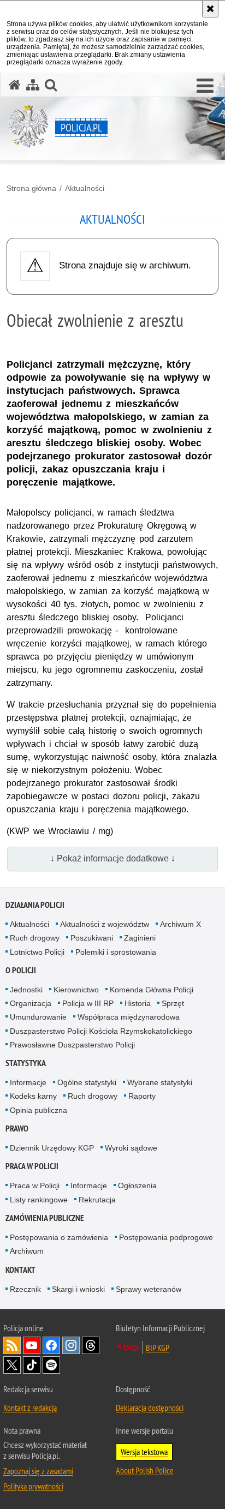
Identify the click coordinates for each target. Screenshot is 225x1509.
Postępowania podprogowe (166, 1237)
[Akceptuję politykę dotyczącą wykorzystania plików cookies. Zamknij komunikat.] (210, 8)
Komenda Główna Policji (151, 989)
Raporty (142, 1096)
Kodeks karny (33, 1096)
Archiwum (27, 1251)
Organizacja (30, 1003)
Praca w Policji (31, 1166)
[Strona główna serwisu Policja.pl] (15, 85)
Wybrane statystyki (159, 1082)
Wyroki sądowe (131, 1147)
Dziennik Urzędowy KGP (52, 1147)
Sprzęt (173, 1003)
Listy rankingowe (39, 1199)
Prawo (16, 1128)
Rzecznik (25, 1289)
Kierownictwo (76, 989)
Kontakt (20, 1270)
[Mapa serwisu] (32, 85)
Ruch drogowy (35, 937)
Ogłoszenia (137, 1185)
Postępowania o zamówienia (59, 1237)
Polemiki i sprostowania (115, 952)
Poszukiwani (91, 937)
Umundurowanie (38, 1017)
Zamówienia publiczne (44, 1218)
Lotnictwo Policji (37, 952)
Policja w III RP (88, 1003)
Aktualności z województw (104, 924)
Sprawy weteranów (148, 1289)
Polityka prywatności (33, 1486)
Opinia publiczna (38, 1110)
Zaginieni (140, 937)
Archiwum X (180, 924)
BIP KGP (157, 1347)
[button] (205, 86)
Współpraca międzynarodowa (129, 1017)
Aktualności (84, 188)
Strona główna (31, 188)
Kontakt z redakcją (30, 1407)
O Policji (20, 970)
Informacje (28, 1082)
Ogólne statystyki (86, 1082)
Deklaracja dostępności (149, 1407)
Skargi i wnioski (78, 1289)
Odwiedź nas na (31, 1345)
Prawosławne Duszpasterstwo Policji (72, 1044)
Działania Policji (34, 905)
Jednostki (26, 989)
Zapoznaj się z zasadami (38, 1470)
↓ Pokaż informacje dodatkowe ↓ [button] (112, 858)
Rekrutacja (97, 1199)
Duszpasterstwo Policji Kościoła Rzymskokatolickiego (101, 1031)
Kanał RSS (12, 1345)
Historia (138, 1003)
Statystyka (25, 1063)
